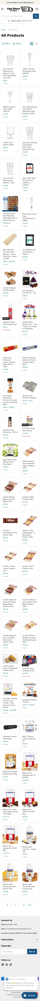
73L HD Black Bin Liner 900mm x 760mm (29, 252)
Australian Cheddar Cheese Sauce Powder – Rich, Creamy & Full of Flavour (10, 702)
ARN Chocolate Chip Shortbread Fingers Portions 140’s (28, 464)
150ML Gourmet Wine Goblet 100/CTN (9, 109)
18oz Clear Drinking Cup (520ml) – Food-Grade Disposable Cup (29, 146)
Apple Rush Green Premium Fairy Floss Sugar (10, 462)
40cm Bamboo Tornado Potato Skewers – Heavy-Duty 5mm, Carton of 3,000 (10, 254)
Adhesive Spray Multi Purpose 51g (10, 323)
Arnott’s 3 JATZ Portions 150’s (28, 567)
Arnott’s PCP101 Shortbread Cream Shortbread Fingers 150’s (29, 638)
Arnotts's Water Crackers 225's (28, 498)
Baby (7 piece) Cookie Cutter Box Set (29, 738)
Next (30, 905)
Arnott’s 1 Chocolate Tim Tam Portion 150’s (10, 532)
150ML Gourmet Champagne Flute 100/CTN (29, 71)
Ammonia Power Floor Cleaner (28, 429)
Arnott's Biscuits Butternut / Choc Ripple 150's (9, 499)
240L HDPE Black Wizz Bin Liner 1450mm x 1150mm (29, 181)
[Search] (36, 16)
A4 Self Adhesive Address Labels (9, 289)
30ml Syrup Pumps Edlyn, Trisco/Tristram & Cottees (29, 217)
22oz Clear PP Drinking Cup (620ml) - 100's (9, 180)
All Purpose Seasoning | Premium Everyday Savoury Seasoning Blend (10, 400)
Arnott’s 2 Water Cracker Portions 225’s (9, 568)
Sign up (32, 951)
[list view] (36, 43)
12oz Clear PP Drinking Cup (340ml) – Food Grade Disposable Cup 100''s (9, 73)
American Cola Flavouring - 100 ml (10, 431)
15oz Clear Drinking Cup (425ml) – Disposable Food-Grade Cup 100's (29, 110)
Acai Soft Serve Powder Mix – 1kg (29, 292)
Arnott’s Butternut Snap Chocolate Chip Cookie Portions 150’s (9, 638)
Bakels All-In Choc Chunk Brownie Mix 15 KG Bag (10, 811)
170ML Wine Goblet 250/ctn (8, 144)
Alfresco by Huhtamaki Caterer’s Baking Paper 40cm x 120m (9, 362)
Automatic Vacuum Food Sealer (10, 737)
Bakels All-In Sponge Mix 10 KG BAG (10, 848)
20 (24, 905)
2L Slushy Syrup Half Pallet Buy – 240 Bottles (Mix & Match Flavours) (10, 216)
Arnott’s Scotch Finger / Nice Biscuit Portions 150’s (10, 668)
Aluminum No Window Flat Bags (29, 397)
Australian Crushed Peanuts (29, 701)
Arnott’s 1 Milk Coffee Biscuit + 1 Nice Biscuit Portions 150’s (28, 533)
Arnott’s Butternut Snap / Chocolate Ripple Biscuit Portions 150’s (9, 603)
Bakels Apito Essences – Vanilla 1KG (29, 849)
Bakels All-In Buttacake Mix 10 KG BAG (28, 775)
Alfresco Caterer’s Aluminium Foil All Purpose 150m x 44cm (29, 361)
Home (3, 30)
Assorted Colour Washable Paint (28, 669)
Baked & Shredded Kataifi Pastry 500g (10, 773)
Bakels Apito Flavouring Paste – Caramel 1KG (29, 886)
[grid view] (31, 43)
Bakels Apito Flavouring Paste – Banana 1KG (10, 886)
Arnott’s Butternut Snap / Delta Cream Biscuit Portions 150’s (29, 603)
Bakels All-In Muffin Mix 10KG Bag (28, 811)
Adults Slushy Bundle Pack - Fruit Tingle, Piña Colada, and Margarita (29, 325)
